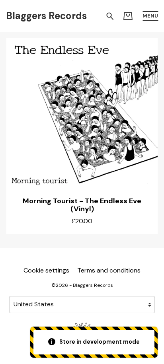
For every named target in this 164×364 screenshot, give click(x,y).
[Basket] (128, 16)
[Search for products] (110, 16)
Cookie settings (46, 270)
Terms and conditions (109, 270)
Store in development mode (99, 341)
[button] (150, 16)
